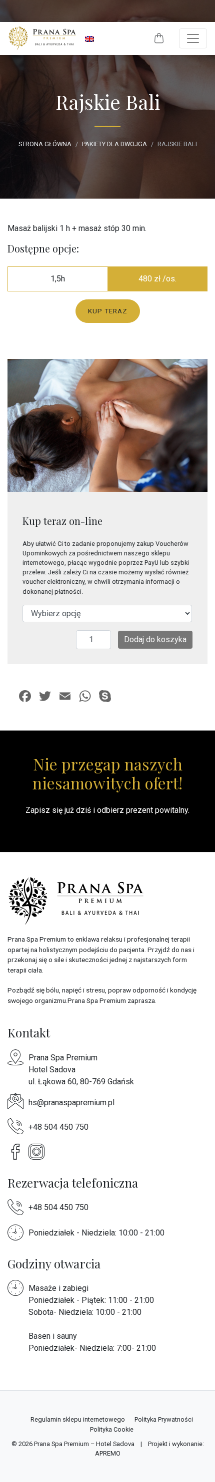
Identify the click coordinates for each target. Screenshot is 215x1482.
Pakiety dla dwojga (114, 144)
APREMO (107, 1453)
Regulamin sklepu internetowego (77, 1419)
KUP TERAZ (108, 311)
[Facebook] (18, 1151)
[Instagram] (39, 1151)
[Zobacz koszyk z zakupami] (159, 38)
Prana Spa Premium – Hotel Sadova (84, 1444)
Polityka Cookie (112, 1429)
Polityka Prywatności (163, 1419)
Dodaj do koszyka (155, 639)
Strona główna (45, 144)
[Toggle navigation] (193, 38)
